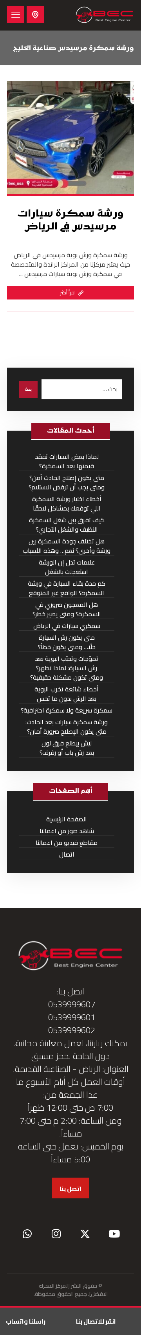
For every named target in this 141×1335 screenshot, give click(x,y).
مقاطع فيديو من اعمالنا (67, 843)
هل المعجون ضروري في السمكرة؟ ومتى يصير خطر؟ (67, 609)
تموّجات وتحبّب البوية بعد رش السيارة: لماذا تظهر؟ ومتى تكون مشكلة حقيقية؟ (66, 668)
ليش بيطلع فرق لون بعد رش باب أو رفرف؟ (67, 748)
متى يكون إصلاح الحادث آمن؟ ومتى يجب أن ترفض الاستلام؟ (67, 482)
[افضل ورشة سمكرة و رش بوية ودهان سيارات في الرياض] (104, 15)
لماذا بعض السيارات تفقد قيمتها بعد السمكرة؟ (67, 461)
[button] (15, 14)
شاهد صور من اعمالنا (67, 831)
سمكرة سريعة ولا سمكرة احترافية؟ (66, 710)
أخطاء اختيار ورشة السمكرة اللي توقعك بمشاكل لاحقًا (66, 503)
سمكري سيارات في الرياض (66, 626)
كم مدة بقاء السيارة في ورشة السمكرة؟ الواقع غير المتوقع (66, 588)
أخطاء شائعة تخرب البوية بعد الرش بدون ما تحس (66, 694)
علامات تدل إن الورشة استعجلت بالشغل (67, 567)
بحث (28, 389)
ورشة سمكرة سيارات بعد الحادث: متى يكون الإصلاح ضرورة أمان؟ (66, 726)
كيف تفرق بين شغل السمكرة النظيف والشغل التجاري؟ (67, 524)
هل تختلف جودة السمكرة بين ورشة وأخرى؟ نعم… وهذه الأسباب (66, 546)
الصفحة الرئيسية (66, 819)
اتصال (66, 854)
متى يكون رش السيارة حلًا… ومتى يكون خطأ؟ (67, 642)
